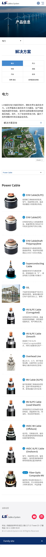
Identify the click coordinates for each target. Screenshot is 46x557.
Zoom (38, 160)
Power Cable (7, 172)
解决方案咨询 (10, 122)
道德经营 (5, 508)
